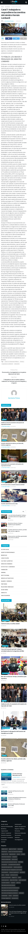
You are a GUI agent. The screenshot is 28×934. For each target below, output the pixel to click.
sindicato (21, 893)
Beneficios (4, 555)
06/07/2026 (11, 539)
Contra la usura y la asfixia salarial (10, 623)
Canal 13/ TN (5, 854)
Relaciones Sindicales (7, 587)
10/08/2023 (23, 777)
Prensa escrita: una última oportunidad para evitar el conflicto (17, 537)
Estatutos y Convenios (8, 566)
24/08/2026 (4, 625)
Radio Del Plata (13, 880)
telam (10, 895)
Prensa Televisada (6, 877)
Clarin (18, 854)
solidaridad (4, 895)
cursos (23, 854)
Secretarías (7, 6)
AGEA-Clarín (4, 849)
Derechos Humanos (6, 564)
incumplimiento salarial (14, 864)
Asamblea (20, 849)
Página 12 (14, 877)
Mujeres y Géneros (6, 581)
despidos (15, 856)
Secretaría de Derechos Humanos (10, 890)
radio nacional (22, 880)
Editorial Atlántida (6, 859)
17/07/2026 (13, 486)
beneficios (4, 851)
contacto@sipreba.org (21, 931)
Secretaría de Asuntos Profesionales (10, 887)
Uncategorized (5, 595)
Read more (5, 787)
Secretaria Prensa (9, 21)
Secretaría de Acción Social (8, 885)
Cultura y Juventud (7, 561)
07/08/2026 (13, 426)
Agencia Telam (12, 849)
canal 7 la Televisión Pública (12, 361)
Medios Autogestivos (7, 578)
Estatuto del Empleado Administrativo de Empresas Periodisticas (17, 798)
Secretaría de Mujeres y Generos (9, 893)
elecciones (14, 859)
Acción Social (5, 549)
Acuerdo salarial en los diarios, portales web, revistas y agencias (17, 530)
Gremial (4, 419)
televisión (16, 364)
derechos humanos (6, 856)
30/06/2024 (11, 801)
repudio (13, 882)
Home (2, 6)
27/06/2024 (11, 807)
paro (3, 874)
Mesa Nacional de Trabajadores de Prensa (12, 869)
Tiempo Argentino (6, 898)
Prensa (22, 361)
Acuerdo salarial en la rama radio (9, 503)
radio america (5, 880)
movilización (5, 872)
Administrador (16, 777)
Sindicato (4, 592)
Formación (4, 569)
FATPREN (21, 862)
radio (19, 877)
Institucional (5, 575)
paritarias (22, 872)
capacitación (12, 854)
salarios (18, 882)
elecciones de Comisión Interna (9, 862)
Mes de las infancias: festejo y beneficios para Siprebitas (15, 524)
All (23, 511)
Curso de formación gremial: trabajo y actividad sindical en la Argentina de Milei (17, 516)
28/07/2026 (13, 467)
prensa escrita (14, 874)
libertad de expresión (7, 867)
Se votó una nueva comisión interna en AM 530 (12, 484)
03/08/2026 (13, 447)
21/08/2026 (11, 520)
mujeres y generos (14, 872)
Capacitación (5, 558)
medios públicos (18, 867)
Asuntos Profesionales (16, 6)
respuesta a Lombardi (7, 364)
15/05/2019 (18, 21)
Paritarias (4, 584)
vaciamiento (15, 898)
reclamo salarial (5, 882)
